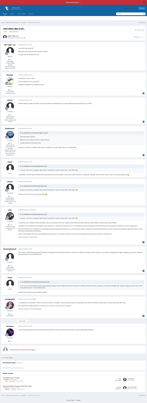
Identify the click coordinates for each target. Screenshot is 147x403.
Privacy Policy (70, 400)
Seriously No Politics (72, 2)
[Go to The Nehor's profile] (10, 332)
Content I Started (21, 13)
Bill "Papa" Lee (40, 133)
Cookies (78, 400)
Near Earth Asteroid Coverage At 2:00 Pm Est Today (17, 386)
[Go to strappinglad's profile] (10, 305)
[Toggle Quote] (21, 133)
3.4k (10, 90)
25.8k (10, 265)
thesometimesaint (9, 250)
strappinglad (10, 299)
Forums (5, 13)
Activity (12, 13)
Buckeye (10, 75)
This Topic (137, 13)
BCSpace (7, 388)
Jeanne (10, 100)
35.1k (10, 341)
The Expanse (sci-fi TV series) (11, 378)
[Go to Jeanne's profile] (10, 106)
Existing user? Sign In (129, 8)
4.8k (10, 314)
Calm (10, 210)
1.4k (11, 59)
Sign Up (142, 8)
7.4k (11, 143)
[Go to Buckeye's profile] (10, 81)
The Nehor (10, 326)
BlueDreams (9, 128)
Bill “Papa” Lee (13, 36)
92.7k (10, 225)
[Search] (144, 13)
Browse (31, 13)
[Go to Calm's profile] (10, 216)
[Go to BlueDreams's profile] (10, 134)
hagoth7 (7, 379)
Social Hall (22, 38)
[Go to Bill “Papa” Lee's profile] (5, 37)
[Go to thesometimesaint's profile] (10, 257)
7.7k (11, 115)
